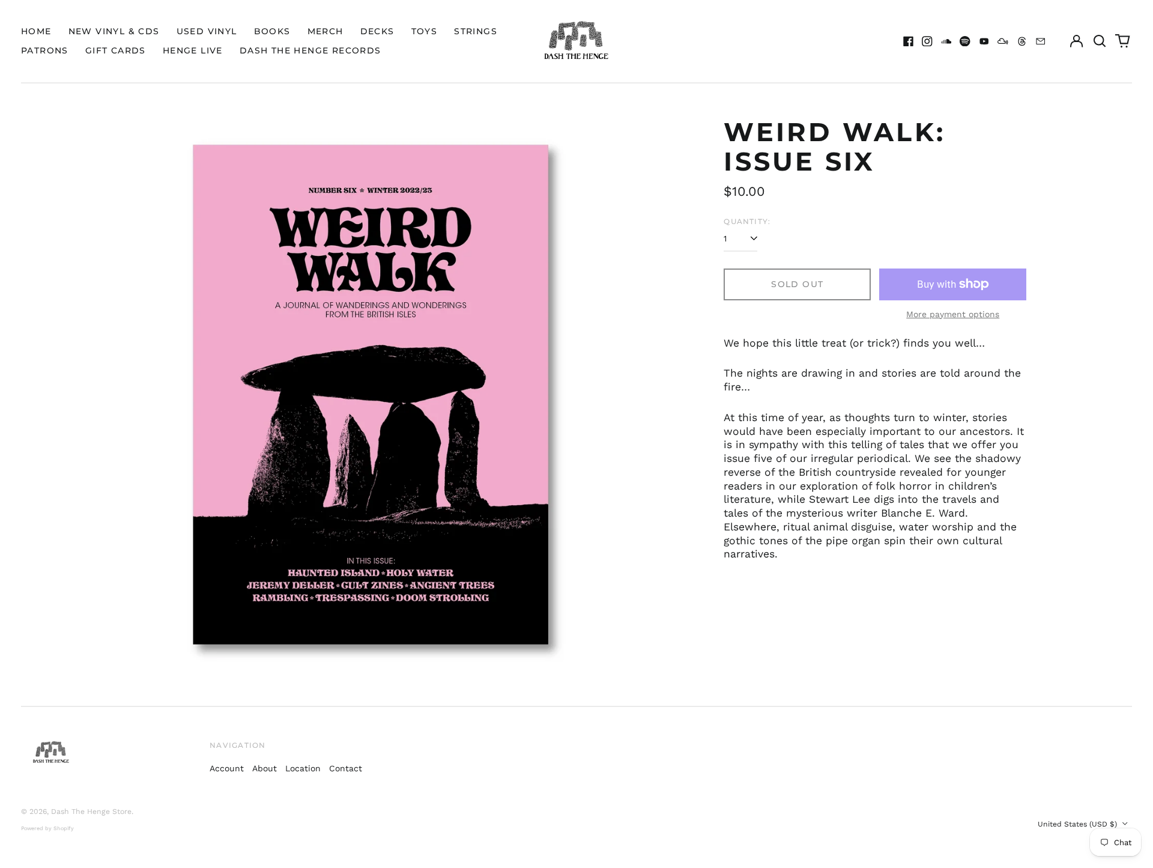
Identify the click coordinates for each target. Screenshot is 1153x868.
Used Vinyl (207, 31)
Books (272, 31)
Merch (325, 31)
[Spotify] (965, 41)
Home (36, 31)
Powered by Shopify (47, 828)
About (264, 768)
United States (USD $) (1078, 824)
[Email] (1040, 41)
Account (227, 768)
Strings (475, 31)
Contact (345, 768)
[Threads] (1022, 41)
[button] (1099, 41)
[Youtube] (984, 41)
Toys (424, 31)
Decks (377, 31)
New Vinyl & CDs (114, 31)
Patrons (44, 50)
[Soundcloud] (946, 41)
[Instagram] (927, 41)
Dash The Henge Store (91, 811)
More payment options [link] (952, 314)
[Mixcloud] (1002, 41)
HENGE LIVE (193, 50)
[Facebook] (908, 41)
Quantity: (747, 221)
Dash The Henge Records (310, 50)
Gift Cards (115, 50)
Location (303, 768)
